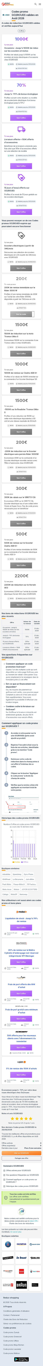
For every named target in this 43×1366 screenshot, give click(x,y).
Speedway (17, 874)
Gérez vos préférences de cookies (17, 1324)
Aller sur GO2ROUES (21, 1153)
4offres (21, 31)
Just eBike (30, 879)
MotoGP (14, 894)
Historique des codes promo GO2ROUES (22, 1186)
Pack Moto (7, 884)
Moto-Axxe (7, 889)
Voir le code (21, 314)
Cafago (5, 894)
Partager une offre (21, 1158)
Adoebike (6, 874)
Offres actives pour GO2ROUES (18, 1170)
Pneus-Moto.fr (19, 884)
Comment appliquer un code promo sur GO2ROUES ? (21, 1180)
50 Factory (31, 884)
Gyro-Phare (28, 874)
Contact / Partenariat (11, 1315)
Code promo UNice (11, 1341)
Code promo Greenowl (12, 1337)
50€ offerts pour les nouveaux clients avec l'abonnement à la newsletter (21, 1038)
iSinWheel (6, 879)
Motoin (16, 889)
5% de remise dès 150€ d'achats (21, 1069)
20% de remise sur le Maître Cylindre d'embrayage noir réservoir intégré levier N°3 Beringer (21, 953)
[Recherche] (35, 4)
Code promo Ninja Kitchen (13, 1345)
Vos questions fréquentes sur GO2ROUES (22, 1175)
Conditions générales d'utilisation (16, 1311)
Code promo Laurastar (12, 1349)
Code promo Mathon (11, 1353)
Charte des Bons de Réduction (15, 1319)
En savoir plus (16, 1232)
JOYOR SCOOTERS (29, 889)
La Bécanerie (18, 879)
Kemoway (23, 894)
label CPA (34, 1221)
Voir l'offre (21, 75)
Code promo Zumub (11, 1332)
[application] (21, 846)
